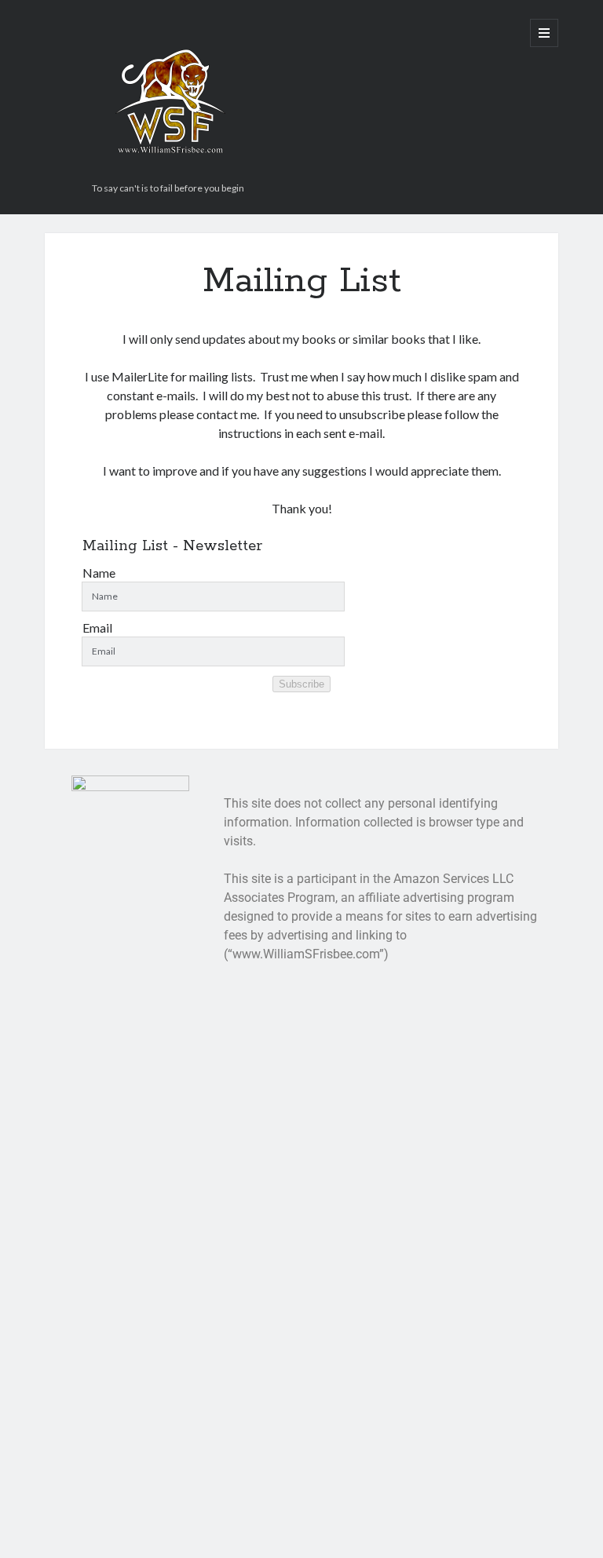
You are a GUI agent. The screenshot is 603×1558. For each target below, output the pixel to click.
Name (98, 572)
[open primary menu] (544, 33)
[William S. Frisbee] (170, 170)
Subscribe (301, 684)
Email (97, 627)
